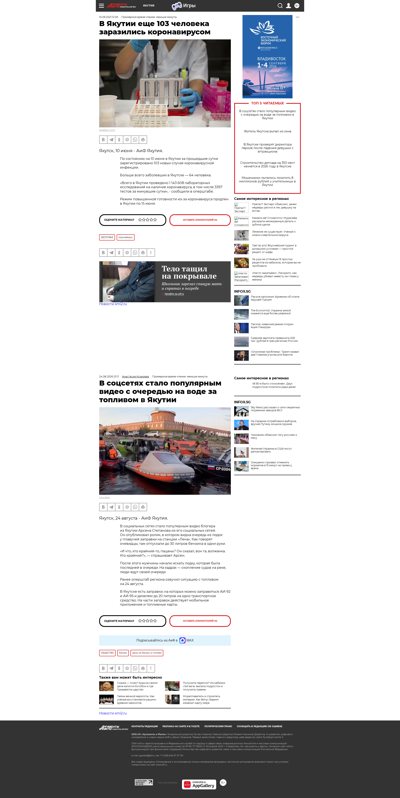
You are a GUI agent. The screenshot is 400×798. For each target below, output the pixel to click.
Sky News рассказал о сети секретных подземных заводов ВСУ (275, 423)
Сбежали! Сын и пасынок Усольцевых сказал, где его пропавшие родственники (276, 401)
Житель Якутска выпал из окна (267, 131)
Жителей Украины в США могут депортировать (271, 464)
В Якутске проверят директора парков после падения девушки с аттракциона (268, 148)
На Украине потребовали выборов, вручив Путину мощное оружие (274, 436)
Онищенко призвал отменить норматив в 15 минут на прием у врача (271, 479)
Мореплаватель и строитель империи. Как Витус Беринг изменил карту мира (201, 699)
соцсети (104, 497)
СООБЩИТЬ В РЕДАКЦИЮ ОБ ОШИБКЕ (259, 726)
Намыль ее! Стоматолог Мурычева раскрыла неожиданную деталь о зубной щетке (274, 221)
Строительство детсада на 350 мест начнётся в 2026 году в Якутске (267, 164)
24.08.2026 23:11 (109, 376)
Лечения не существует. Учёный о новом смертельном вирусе (274, 233)
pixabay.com (107, 130)
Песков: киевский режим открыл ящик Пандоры (272, 326)
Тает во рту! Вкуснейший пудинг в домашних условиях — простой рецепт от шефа (274, 249)
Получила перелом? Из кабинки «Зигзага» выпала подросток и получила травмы (204, 686)
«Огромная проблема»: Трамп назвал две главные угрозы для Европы (275, 353)
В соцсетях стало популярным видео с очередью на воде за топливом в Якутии (267, 114)
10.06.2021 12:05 (108, 17)
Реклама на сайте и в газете (181, 726)
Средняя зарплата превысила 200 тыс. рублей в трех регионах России (274, 339)
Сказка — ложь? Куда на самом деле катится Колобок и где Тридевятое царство (137, 686)
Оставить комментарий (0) (200, 220)
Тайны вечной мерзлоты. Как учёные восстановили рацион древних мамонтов (136, 699)
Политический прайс (218, 726)
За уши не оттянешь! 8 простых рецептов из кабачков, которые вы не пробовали (276, 262)
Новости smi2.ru (113, 304)
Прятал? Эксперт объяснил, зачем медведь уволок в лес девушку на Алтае (274, 207)
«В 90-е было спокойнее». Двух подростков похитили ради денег (274, 385)
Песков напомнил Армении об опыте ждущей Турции (275, 298)
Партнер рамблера (167, 782)
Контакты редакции (144, 726)
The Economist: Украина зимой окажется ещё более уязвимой (271, 312)
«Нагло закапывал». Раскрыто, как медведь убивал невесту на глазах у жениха (275, 276)
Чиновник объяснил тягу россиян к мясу (274, 450)
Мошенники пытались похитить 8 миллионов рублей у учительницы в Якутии (267, 181)
